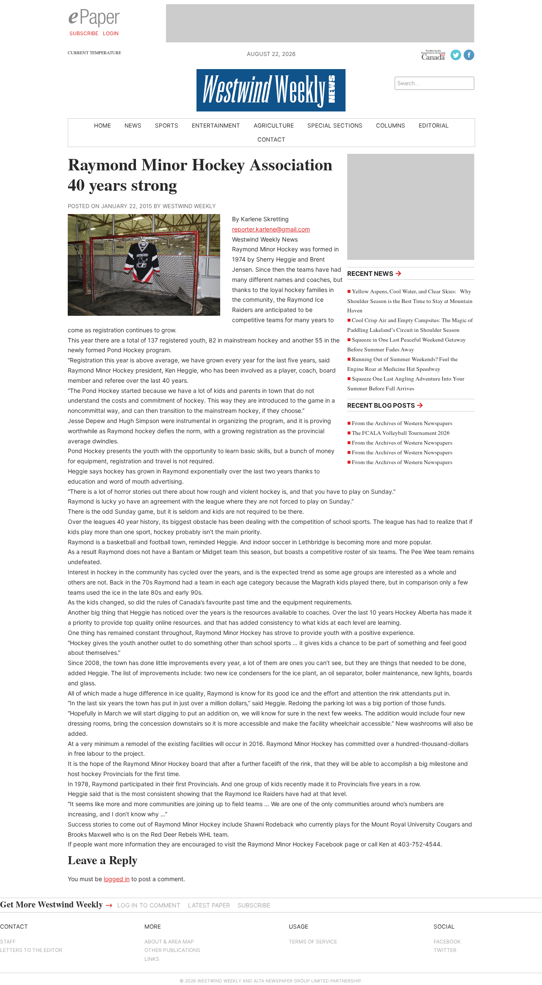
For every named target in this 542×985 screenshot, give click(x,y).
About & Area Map (169, 941)
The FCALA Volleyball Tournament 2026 (401, 433)
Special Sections (334, 125)
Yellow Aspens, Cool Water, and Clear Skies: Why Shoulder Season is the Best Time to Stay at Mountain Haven (410, 300)
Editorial (434, 125)
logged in (117, 878)
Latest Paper (209, 905)
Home (102, 125)
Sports (166, 125)
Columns (390, 125)
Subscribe (83, 33)
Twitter (445, 950)
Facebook (447, 941)
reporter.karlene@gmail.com (271, 229)
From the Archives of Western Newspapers (402, 423)
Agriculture (274, 125)
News (132, 125)
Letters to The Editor (31, 950)
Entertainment (216, 125)
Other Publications (172, 950)
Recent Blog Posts (385, 405)
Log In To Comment (148, 905)
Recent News (374, 273)
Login (111, 33)
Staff (8, 941)
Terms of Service (313, 941)
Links (151, 959)
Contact (271, 139)
